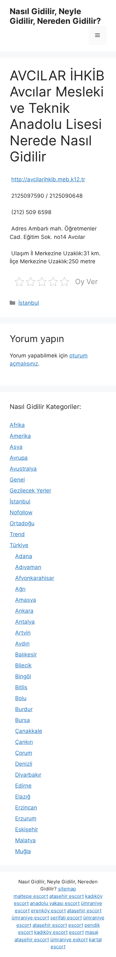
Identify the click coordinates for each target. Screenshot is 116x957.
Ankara (24, 611)
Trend (17, 534)
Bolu (20, 698)
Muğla (23, 851)
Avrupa (19, 458)
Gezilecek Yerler (30, 490)
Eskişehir (26, 829)
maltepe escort (31, 896)
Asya (16, 447)
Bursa (22, 720)
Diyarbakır (28, 775)
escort (75, 925)
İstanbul (28, 303)
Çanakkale (28, 731)
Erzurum (25, 818)
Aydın (22, 643)
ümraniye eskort (69, 939)
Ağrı (20, 589)
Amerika (20, 436)
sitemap (67, 889)
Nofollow (21, 512)
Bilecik (23, 665)
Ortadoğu (22, 523)
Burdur (24, 709)
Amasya (25, 600)
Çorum (23, 753)
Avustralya (23, 468)
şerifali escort (66, 918)
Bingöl (23, 676)
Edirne (23, 785)
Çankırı (24, 742)
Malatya (25, 840)
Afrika (17, 425)
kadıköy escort (51, 932)
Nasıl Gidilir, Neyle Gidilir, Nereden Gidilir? (55, 16)
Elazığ (22, 796)
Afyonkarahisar (34, 578)
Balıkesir (26, 654)
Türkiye (19, 545)
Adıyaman (28, 567)
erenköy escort (48, 910)
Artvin (23, 632)
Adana (23, 556)
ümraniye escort (30, 918)
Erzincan (26, 807)
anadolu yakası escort (55, 903)
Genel (17, 479)
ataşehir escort (66, 896)
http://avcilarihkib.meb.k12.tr (48, 179)
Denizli (23, 764)
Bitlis (21, 687)
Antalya (25, 621)
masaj (91, 932)
